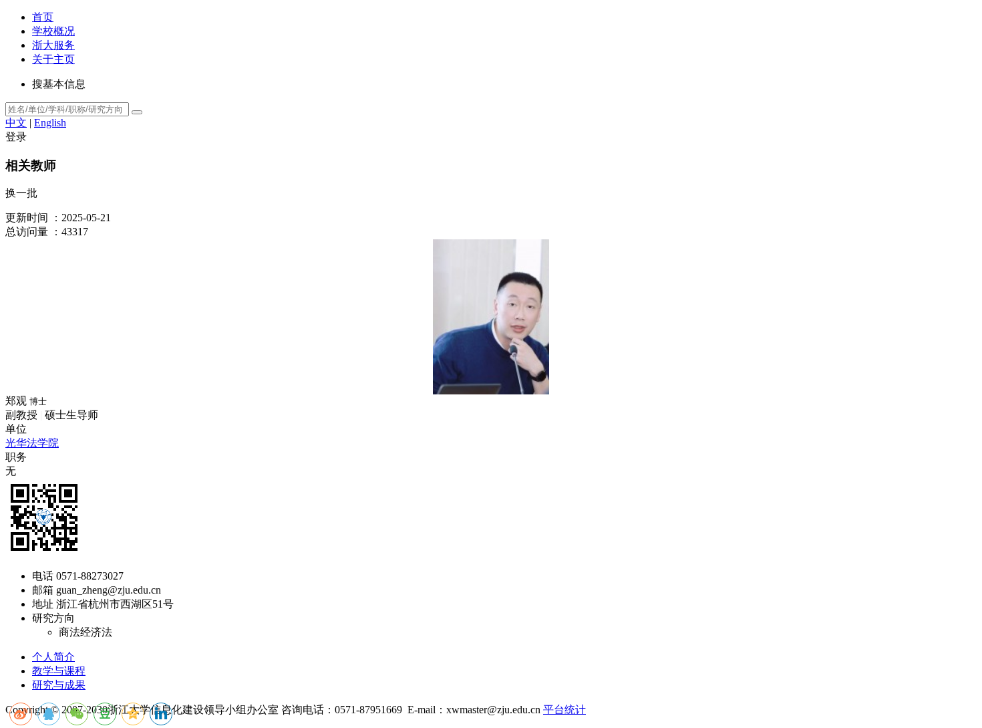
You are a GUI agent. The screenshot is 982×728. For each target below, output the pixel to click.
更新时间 (26, 217)
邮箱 (42, 590)
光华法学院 (32, 443)
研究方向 (53, 618)
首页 (42, 17)
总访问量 (26, 231)
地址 (42, 604)
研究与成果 (59, 685)
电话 (42, 576)
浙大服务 (53, 45)
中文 (16, 122)
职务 (16, 457)
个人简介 (53, 656)
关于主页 (53, 59)
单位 (16, 429)
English (50, 122)
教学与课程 (59, 671)
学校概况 (53, 31)
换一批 (21, 193)
